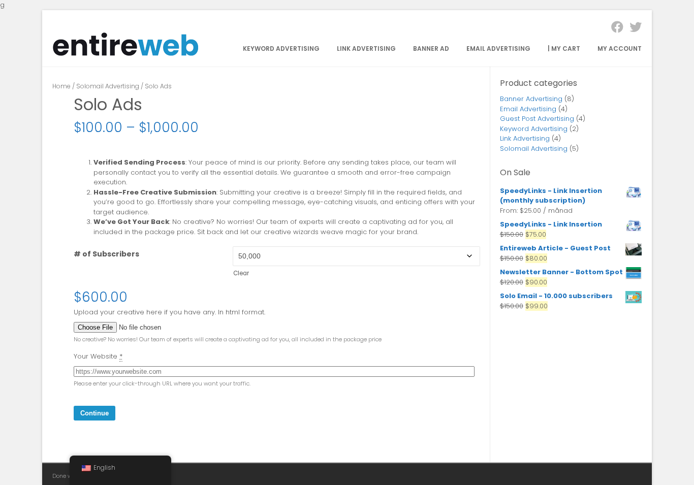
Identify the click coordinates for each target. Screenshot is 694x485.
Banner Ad (431, 48)
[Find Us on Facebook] (614, 27)
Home (61, 86)
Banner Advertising (531, 99)
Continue (94, 413)
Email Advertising (498, 48)
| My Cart (564, 48)
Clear (241, 273)
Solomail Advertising (107, 86)
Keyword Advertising (281, 48)
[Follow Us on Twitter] (632, 27)
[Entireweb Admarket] (126, 54)
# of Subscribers (106, 254)
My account (619, 48)
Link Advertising (366, 48)
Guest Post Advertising (537, 118)
